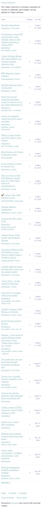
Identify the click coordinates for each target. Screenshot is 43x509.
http (2, 146)
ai (13, 110)
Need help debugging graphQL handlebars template (10, 470)
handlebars (4, 127)
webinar (17, 260)
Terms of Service (7, 498)
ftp (21, 329)
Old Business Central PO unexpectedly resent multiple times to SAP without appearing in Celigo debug (12, 39)
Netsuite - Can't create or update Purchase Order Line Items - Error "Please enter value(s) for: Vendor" (12, 340)
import (14, 50)
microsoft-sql (5, 129)
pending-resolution (7, 229)
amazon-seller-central (8, 227)
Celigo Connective (8, 2)
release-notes (18, 201)
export (13, 329)
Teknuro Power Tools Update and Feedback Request (10, 237)
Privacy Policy (21, 498)
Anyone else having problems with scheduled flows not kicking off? (12, 395)
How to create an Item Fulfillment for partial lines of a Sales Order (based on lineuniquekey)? (11, 180)
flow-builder (15, 28)
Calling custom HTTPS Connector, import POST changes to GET (12, 410)
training (17, 79)
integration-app (6, 110)
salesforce (5, 353)
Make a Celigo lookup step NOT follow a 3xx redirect (11, 138)
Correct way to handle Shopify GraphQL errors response (11, 379)
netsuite (13, 91)
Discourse (14, 503)
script (9, 303)
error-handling (6, 50)
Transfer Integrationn (10, 25)
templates (18, 110)
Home (3, 493)
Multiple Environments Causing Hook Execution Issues (12, 436)
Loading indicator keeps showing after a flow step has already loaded (12, 269)
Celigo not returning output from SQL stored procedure (11, 119)
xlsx (17, 329)
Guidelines (23, 493)
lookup (16, 146)
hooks (9, 444)
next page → (6, 482)
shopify (14, 387)
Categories (12, 493)
